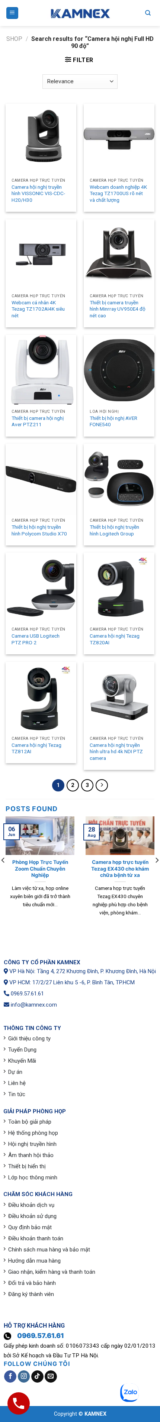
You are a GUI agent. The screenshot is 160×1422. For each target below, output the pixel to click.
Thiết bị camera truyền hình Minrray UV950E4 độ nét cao (117, 308)
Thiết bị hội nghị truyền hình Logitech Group (114, 530)
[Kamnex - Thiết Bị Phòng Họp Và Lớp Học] (80, 13)
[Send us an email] (51, 1376)
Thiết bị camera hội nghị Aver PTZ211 (38, 421)
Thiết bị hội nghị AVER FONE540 (113, 421)
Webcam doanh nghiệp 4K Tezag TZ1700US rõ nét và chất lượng (118, 193)
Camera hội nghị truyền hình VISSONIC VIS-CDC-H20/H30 (38, 193)
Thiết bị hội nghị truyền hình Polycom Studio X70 (39, 530)
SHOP (14, 38)
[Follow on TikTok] (37, 1376)
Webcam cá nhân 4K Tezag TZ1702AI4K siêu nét (38, 308)
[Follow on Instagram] (24, 1376)
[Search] (147, 13)
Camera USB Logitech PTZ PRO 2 (36, 639)
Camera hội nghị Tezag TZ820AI (115, 639)
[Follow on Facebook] (10, 1376)
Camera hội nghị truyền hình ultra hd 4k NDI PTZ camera (116, 751)
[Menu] (12, 13)
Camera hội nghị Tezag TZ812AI (36, 748)
